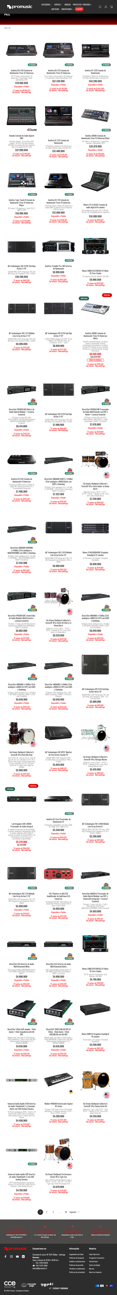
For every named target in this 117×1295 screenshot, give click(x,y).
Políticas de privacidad (77, 1272)
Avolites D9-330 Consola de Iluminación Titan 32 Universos (21, 72)
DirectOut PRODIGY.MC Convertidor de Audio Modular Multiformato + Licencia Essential (21, 618)
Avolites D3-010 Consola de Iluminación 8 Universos (21, 480)
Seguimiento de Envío (76, 1254)
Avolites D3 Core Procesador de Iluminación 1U (58, 820)
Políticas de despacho (76, 1258)
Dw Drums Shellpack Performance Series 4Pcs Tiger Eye (58, 1175)
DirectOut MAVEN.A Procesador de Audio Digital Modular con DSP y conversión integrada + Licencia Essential (95, 897)
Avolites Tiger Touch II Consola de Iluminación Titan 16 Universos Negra (22, 202)
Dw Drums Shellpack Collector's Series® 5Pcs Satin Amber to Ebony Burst (95, 486)
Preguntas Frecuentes (96, 1258)
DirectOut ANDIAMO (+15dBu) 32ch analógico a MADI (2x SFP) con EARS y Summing (95, 618)
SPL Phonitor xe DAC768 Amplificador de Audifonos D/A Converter (58, 896)
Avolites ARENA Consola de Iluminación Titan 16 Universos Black (95, 137)
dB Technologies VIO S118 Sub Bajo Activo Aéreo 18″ (95, 690)
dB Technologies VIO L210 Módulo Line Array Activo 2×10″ (22, 895)
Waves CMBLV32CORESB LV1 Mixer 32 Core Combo (95, 272)
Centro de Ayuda (94, 1265)
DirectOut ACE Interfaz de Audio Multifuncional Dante (58, 965)
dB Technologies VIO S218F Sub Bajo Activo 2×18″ (22, 267)
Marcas (91, 1269)
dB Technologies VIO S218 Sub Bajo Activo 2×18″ (58, 334)
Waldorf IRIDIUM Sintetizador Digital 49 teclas (58, 1105)
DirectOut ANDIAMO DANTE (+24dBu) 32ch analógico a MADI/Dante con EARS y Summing (58, 481)
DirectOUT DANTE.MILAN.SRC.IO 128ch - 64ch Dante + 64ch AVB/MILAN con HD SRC (58, 1032)
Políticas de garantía (76, 1265)
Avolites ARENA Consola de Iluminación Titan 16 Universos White (95, 336)
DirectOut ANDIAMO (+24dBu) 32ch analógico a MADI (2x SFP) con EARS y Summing (58, 687)
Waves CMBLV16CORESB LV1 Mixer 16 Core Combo (95, 970)
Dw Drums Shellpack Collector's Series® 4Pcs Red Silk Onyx (22, 753)
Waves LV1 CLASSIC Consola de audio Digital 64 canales (95, 206)
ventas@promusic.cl (40, 1268)
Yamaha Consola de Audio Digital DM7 (21, 137)
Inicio (5, 28)
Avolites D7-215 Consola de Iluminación (58, 141)
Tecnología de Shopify (22, 1290)
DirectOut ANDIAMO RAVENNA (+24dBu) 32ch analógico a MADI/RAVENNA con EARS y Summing (22, 550)
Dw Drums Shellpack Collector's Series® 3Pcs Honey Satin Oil (95, 1105)
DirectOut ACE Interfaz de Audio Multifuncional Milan (21, 965)
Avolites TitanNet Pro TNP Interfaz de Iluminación (58, 267)
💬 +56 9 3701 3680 (40, 1265)
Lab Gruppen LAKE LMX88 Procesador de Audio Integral (22, 825)
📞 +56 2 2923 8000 (40, 1262)
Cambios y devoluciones (77, 1261)
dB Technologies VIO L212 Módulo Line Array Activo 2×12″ (22, 334)
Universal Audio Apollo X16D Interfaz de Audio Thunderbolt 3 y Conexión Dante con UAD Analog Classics (22, 1106)
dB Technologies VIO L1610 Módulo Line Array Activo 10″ (58, 554)
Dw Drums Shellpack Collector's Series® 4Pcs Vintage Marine (95, 758)
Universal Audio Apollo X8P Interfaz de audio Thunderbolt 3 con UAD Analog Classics (21, 1177)
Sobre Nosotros (94, 1254)
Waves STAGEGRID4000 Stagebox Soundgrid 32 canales (95, 554)
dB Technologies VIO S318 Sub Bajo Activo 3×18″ (58, 415)
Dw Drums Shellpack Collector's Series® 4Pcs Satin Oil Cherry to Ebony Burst (58, 623)
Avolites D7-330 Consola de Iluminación (95, 72)
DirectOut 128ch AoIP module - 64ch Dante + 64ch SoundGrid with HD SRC (22, 1032)
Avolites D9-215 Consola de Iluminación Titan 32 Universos (58, 72)
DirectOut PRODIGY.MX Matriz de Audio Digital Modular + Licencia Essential (21, 412)
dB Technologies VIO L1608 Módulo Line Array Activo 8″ (95, 825)
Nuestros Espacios (95, 1272)
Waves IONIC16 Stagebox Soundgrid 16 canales (95, 1035)
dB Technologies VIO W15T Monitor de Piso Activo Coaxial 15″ (58, 753)
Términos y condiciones (77, 1269)
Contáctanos (93, 1261)
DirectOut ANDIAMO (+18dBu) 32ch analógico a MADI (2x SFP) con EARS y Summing (21, 687)
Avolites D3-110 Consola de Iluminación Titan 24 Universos (58, 201)
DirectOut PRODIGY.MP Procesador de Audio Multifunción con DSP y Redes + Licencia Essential (95, 412)
